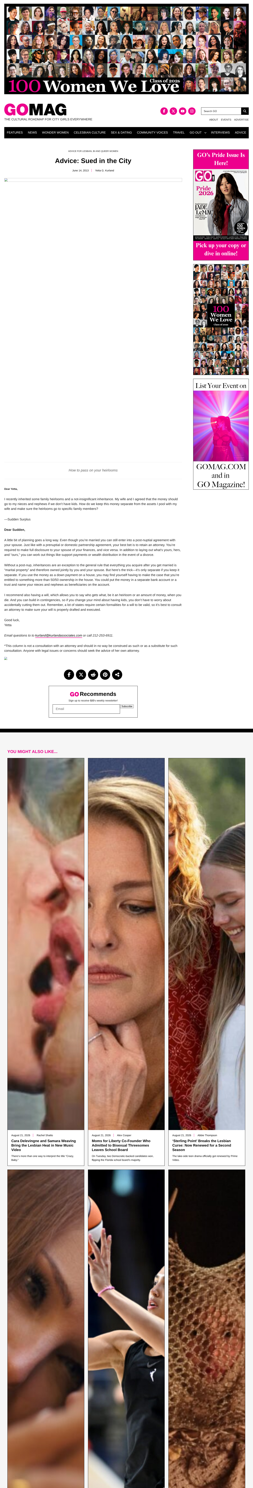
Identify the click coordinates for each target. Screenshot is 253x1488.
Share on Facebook (69, 675)
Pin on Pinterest (105, 675)
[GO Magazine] (65, 109)
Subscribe (126, 706)
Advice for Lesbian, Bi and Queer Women (93, 151)
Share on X (81, 675)
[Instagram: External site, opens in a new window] (192, 111)
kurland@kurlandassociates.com (58, 635)
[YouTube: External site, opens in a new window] (182, 111)
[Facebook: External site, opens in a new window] (164, 111)
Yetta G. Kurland (104, 170)
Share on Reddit (93, 675)
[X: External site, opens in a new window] (173, 111)
